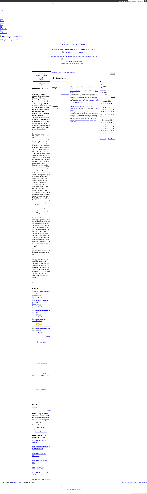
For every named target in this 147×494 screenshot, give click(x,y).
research (82, 102)
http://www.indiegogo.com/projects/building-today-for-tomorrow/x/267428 (74, 56)
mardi (91, 120)
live (101, 88)
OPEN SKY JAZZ (38, 468)
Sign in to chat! (135, 493)
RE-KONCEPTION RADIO (41, 479)
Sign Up (121, 1)
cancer (78, 102)
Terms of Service (142, 482)
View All (48, 336)
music (101, 92)
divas (92, 100)
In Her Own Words (41, 432)
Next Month (111, 139)
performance (78, 120)
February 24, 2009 (75, 108)
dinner (83, 120)
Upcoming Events (56, 72)
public (101, 94)
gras (95, 120)
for (71, 102)
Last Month (103, 139)
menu (87, 120)
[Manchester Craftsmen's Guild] (32, 285)
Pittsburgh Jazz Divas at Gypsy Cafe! (81, 106)
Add (114, 73)
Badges (124, 482)
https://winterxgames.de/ (43, 328)
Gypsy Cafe (81, 100)
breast (74, 102)
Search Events (69, 82)
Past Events (66, 72)
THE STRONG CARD (73, 489)
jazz (90, 100)
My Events (73, 72)
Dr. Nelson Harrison (16, 482)
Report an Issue (132, 482)
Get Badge (48, 410)
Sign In (125, 1)
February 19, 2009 (75, 91)
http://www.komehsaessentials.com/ (72, 63)
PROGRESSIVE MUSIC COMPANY (73, 45)
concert (102, 90)
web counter (41, 345)
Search (145, 1)
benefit (97, 100)
